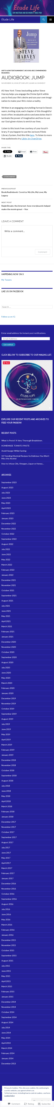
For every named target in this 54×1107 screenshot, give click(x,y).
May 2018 (5, 796)
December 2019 (8, 698)
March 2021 (6, 626)
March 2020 (6, 683)
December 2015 (8, 940)
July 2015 (5, 966)
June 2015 (6, 971)
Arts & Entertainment (12, 70)
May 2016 (5, 919)
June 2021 (6, 611)
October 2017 (7, 832)
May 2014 (5, 1038)
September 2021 (9, 595)
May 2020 (5, 678)
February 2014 (7, 1053)
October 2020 (7, 652)
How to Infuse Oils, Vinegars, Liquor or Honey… (22, 463)
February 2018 (7, 811)
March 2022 (6, 564)
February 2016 (7, 930)
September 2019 (9, 714)
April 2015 (6, 981)
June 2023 (6, 498)
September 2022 (9, 539)
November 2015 (8, 945)
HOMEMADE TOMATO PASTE (15, 445)
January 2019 (7, 755)
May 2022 (5, 559)
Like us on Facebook (12, 291)
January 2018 (7, 816)
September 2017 (9, 837)
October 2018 (7, 770)
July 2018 (5, 786)
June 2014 (6, 1032)
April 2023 (6, 508)
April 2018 (6, 801)
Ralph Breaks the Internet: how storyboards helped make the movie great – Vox (25, 205)
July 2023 (5, 492)
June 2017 (6, 852)
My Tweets (6, 280)
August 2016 (7, 904)
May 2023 (5, 503)
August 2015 (7, 960)
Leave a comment (37, 83)
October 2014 (7, 1012)
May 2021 (5, 616)
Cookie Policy (9, 1096)
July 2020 (5, 667)
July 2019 (5, 724)
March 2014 (6, 1048)
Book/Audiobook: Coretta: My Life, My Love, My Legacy (24, 192)
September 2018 (9, 775)
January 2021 (7, 636)
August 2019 (7, 719)
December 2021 (8, 580)
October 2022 (7, 534)
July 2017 (5, 847)
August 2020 (7, 662)
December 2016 (8, 883)
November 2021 (8, 585)
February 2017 (7, 873)
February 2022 (7, 570)
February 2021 (7, 631)
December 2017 (8, 822)
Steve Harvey (9, 177)
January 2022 (7, 575)
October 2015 (7, 950)
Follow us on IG (8, 316)
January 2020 (7, 693)
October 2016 (7, 894)
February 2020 (7, 688)
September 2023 (9, 482)
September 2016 (9, 899)
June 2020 (6, 672)
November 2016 (8, 888)
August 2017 (7, 842)
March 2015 (6, 986)
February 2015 (7, 991)
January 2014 (7, 1058)
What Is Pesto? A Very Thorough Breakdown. (21, 440)
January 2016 (7, 935)
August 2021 (7, 600)
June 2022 (6, 554)
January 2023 (7, 518)
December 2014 (8, 1002)
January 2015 (7, 996)
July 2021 (5, 606)
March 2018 (6, 806)
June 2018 (6, 791)
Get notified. (8, 345)
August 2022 (7, 544)
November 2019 (8, 703)
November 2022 (8, 528)
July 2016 (5, 909)
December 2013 (8, 1063)
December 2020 (8, 642)
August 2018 (7, 780)
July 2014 (5, 1027)
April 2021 (6, 621)
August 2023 (7, 487)
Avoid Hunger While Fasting (13, 451)
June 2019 (6, 729)
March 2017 (6, 868)
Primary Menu (50, 19)
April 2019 (6, 739)
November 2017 (8, 827)
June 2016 (6, 914)
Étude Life (7, 19)
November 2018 (8, 765)
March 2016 (6, 924)
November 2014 (8, 1007)
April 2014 (6, 1043)
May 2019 (5, 734)
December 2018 (8, 760)
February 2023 (7, 513)
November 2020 (8, 647)
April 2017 (6, 863)
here (32, 135)
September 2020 (9, 657)
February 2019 (7, 750)
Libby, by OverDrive (31, 138)
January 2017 (7, 878)
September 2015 (9, 955)
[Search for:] (27, 307)
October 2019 (7, 708)
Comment (42, 252)
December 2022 (8, 523)
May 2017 (5, 858)
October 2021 (7, 590)
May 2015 (5, 976)
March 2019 (6, 744)
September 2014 (9, 1017)
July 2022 (5, 549)
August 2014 (7, 1022)
